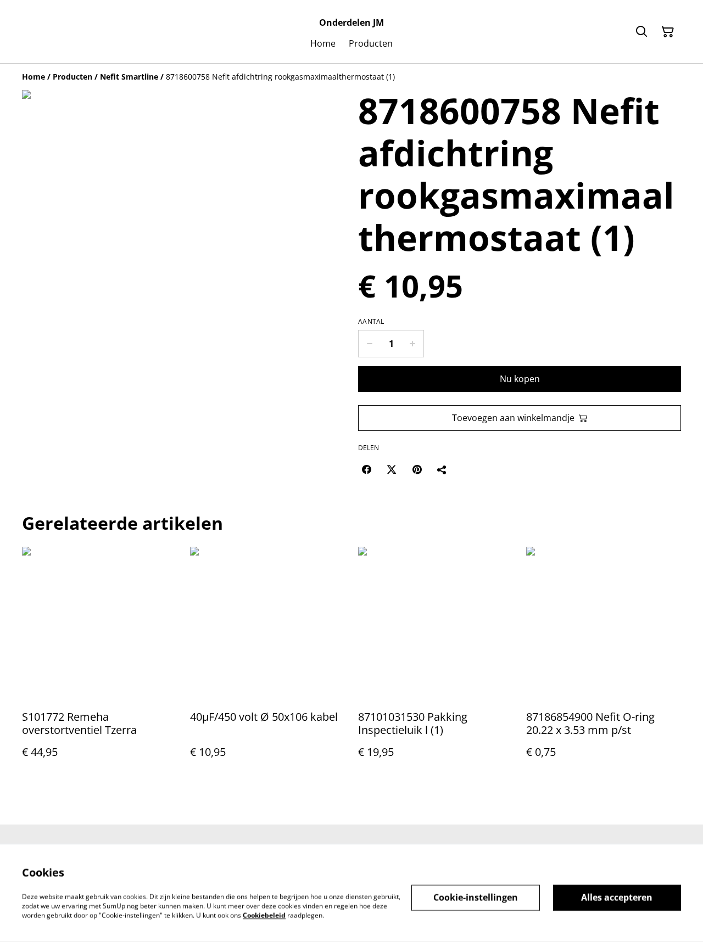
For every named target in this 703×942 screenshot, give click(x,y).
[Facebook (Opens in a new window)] (366, 469)
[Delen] (442, 469)
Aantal (371, 322)
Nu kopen (520, 379)
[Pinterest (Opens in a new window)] (417, 469)
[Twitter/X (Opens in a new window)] (391, 469)
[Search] (641, 32)
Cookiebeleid (264, 914)
